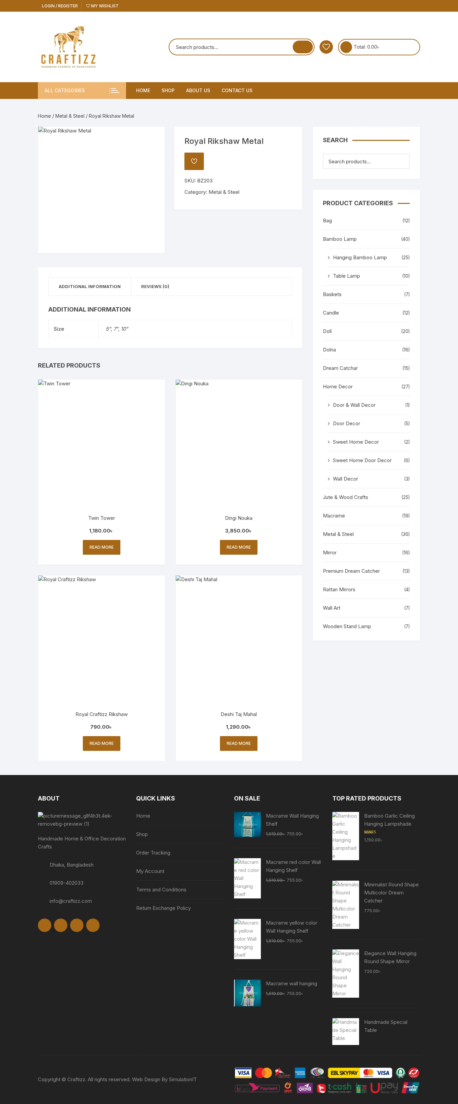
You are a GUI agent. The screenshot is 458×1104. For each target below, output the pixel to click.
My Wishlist (104, 5)
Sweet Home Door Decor (362, 460)
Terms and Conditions (161, 889)
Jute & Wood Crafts (345, 497)
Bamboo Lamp (340, 239)
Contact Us (237, 90)
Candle (331, 313)
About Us (198, 90)
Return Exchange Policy (163, 908)
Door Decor (346, 423)
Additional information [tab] (90, 286)
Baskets (332, 294)
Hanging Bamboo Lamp (360, 257)
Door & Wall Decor (354, 405)
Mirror (330, 552)
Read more (102, 547)
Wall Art (331, 608)
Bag (327, 220)
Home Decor (338, 386)
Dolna (329, 349)
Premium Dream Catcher (351, 571)
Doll (327, 331)
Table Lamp (346, 276)
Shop (168, 90)
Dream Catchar (340, 368)
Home (143, 90)
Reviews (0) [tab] (155, 286)
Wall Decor (345, 479)
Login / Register (59, 5)
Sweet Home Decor (356, 442)
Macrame (334, 515)
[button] (153, 138)
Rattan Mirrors (339, 589)
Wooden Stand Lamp (347, 626)
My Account (150, 871)
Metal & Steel (69, 116)
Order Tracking (153, 852)
